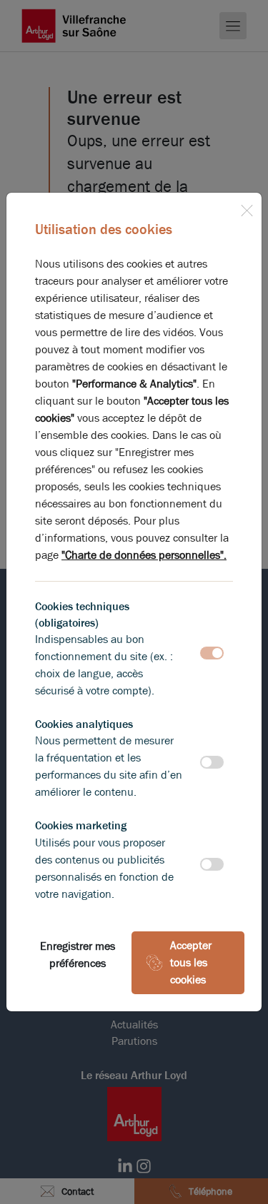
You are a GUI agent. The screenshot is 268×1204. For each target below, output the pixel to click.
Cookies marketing (80, 825)
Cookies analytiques (84, 724)
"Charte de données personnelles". (144, 554)
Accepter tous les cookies (191, 962)
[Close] (246, 207)
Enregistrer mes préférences (77, 955)
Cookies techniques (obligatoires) (82, 614)
